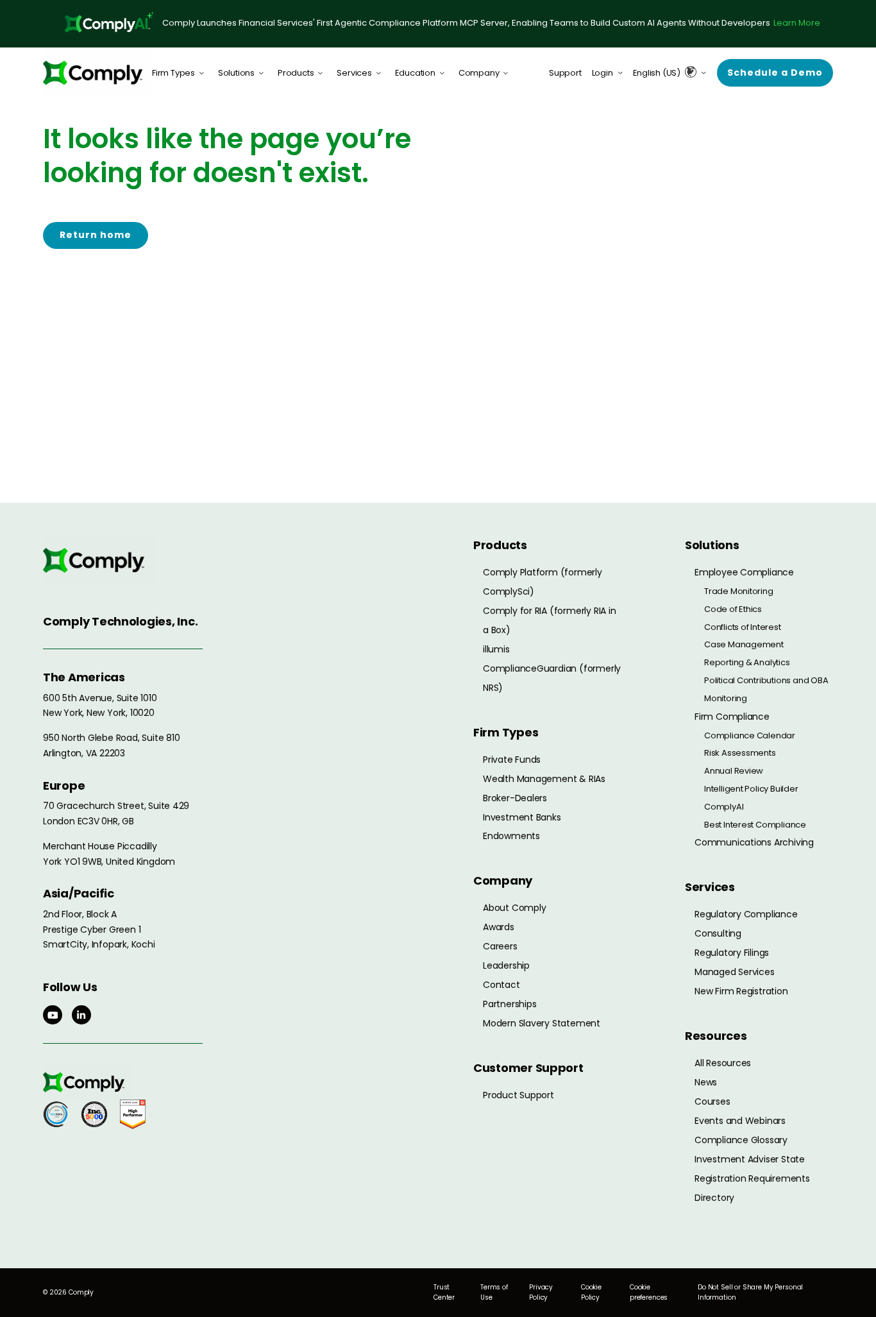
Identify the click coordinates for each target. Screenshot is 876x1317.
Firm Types (173, 73)
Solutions (236, 73)
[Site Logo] (97, 72)
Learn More (796, 23)
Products (296, 73)
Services (354, 73)
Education (415, 73)
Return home (95, 234)
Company (479, 73)
